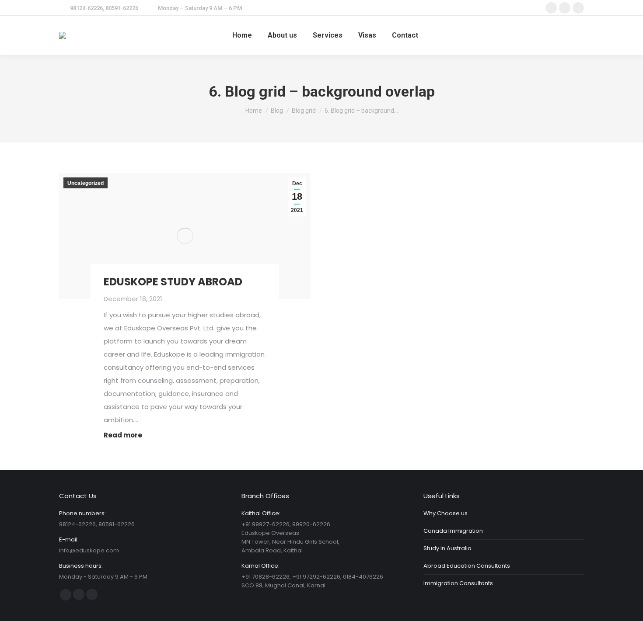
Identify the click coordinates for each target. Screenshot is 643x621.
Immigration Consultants (458, 583)
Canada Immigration (453, 531)
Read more (123, 435)
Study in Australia (447, 548)
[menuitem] (242, 35)
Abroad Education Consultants (466, 566)
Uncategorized (85, 183)
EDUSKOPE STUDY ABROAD (173, 281)
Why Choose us (445, 513)
